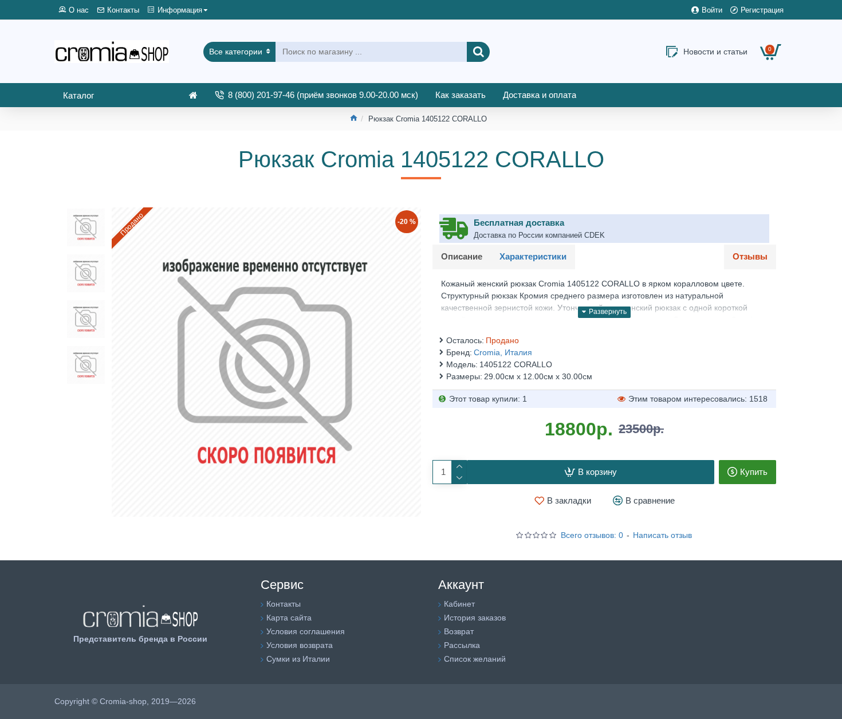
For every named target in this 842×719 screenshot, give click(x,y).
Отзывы (750, 256)
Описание (461, 256)
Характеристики (532, 256)
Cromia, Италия (503, 352)
